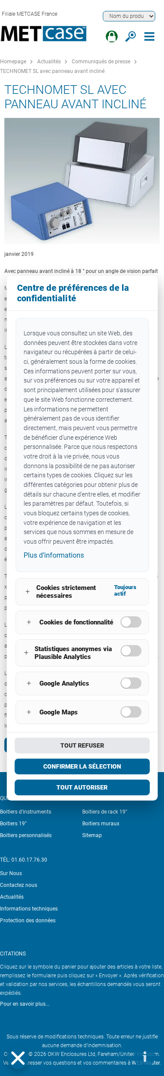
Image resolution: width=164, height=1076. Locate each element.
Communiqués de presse (101, 62)
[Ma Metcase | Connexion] (112, 36)
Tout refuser (82, 745)
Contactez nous (18, 885)
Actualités (49, 62)
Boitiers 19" (13, 824)
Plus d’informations (54, 555)
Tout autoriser (82, 787)
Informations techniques (29, 909)
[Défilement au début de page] (118, 1056)
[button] (18, 1058)
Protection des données (28, 920)
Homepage (13, 62)
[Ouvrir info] (144, 1056)
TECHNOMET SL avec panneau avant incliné (52, 71)
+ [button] (27, 591)
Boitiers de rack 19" (104, 812)
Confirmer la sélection (82, 766)
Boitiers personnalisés (26, 835)
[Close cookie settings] (18, 1058)
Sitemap (92, 835)
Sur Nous (11, 873)
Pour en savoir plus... (24, 1004)
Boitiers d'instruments (25, 812)
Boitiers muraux (100, 824)
